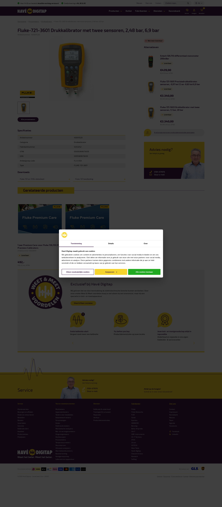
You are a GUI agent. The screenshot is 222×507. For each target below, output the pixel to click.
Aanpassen (109, 272)
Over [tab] (146, 243)
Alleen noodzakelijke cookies (77, 272)
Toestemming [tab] (76, 243)
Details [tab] (111, 243)
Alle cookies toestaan (144, 272)
